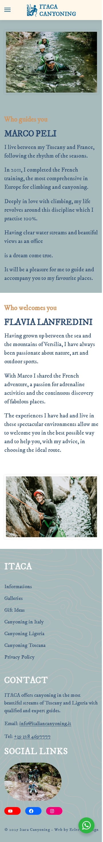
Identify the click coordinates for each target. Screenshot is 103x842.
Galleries (13, 598)
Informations (18, 587)
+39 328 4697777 (32, 736)
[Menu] (12, 10)
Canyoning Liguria (24, 634)
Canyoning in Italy (24, 622)
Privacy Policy (19, 657)
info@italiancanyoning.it (45, 724)
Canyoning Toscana (24, 645)
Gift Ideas (14, 610)
